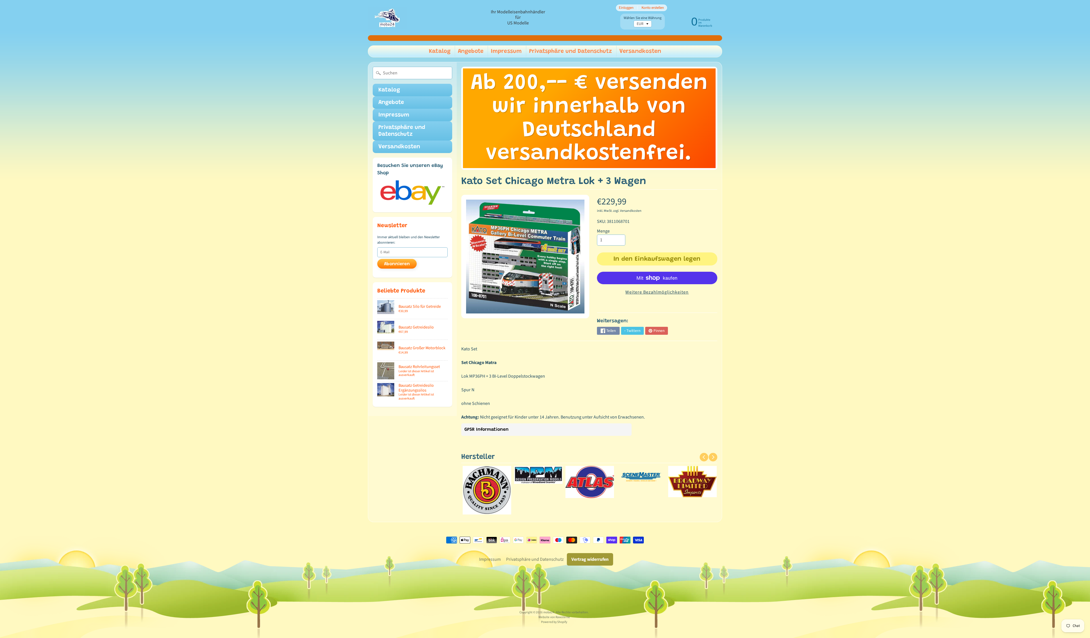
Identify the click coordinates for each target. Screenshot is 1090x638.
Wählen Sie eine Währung (642, 18)
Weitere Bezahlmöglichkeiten (657, 292)
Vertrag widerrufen (590, 559)
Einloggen (626, 8)
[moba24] (387, 18)
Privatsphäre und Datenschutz (570, 51)
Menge (603, 231)
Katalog (439, 51)
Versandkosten (640, 51)
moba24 (548, 612)
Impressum (506, 51)
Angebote (470, 51)
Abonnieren (397, 264)
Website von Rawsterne (554, 617)
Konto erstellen (653, 8)
